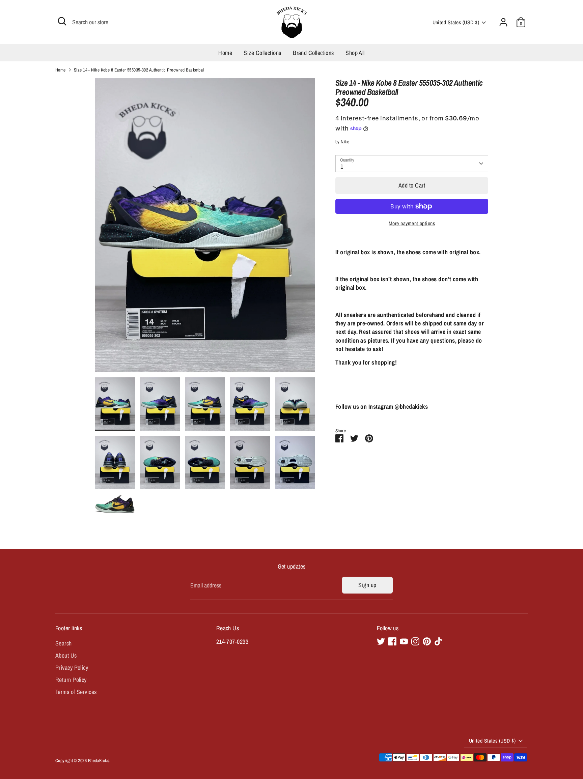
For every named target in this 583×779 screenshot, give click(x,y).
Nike (345, 142)
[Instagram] (415, 641)
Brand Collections (313, 53)
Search (63, 643)
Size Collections (262, 53)
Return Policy (71, 679)
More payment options (412, 223)
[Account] (503, 22)
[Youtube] (404, 641)
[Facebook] (392, 641)
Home (225, 53)
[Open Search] (62, 21)
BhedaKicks (99, 760)
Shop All (355, 53)
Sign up (367, 585)
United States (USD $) (456, 22)
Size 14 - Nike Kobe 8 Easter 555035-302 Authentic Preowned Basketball (139, 70)
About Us (66, 655)
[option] (205, 227)
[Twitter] (381, 641)
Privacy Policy (71, 667)
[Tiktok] (438, 641)
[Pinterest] (427, 641)
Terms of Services (76, 692)
